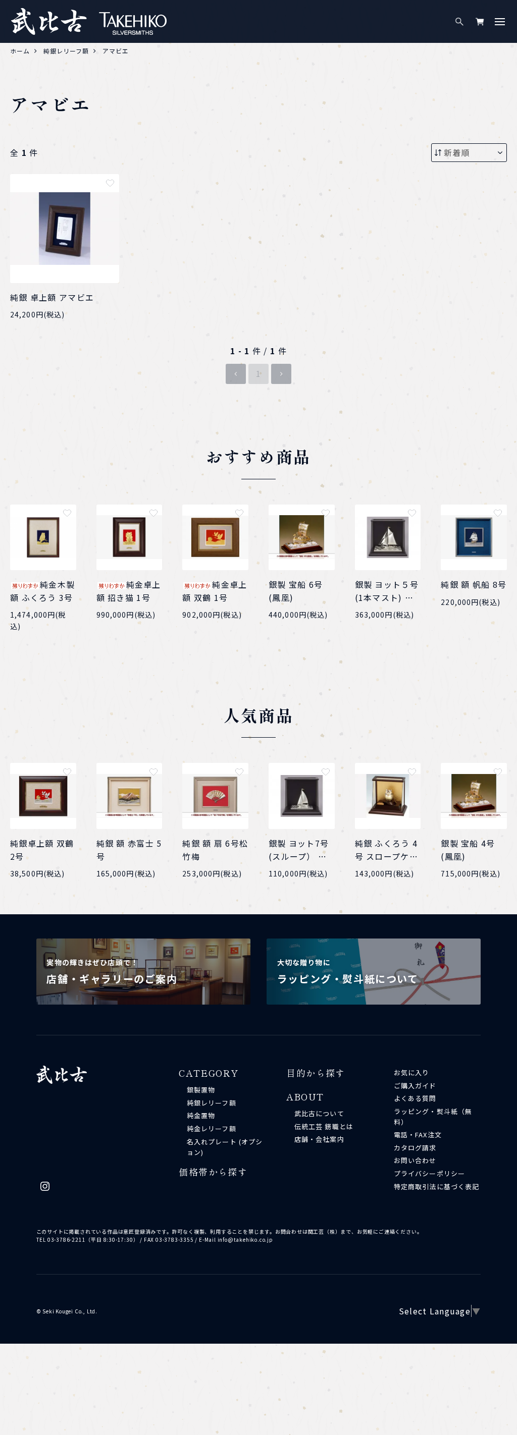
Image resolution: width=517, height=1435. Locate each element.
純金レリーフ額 (211, 1128)
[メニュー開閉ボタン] (500, 22)
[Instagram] (45, 1189)
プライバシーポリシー (429, 1173)
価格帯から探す (213, 1171)
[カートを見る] (480, 22)
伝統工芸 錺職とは (323, 1126)
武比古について (319, 1113)
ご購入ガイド (415, 1085)
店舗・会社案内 (319, 1139)
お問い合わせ (415, 1160)
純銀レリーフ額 (211, 1103)
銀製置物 (201, 1089)
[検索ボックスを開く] (459, 22)
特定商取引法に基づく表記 (436, 1186)
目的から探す (315, 1072)
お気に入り (411, 1072)
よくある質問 (415, 1098)
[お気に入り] (110, 183)
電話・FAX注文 (417, 1134)
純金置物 (201, 1115)
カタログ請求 (415, 1147)
